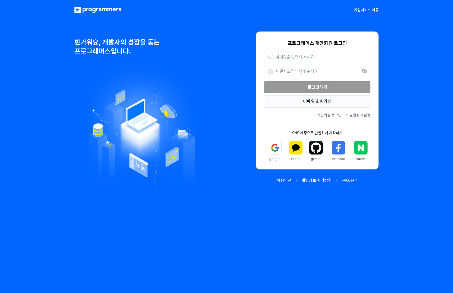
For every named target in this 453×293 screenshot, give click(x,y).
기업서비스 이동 (366, 10)
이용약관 (284, 180)
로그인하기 (317, 87)
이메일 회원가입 (317, 101)
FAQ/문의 (350, 180)
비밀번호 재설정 (358, 115)
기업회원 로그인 (329, 115)
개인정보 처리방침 (316, 180)
